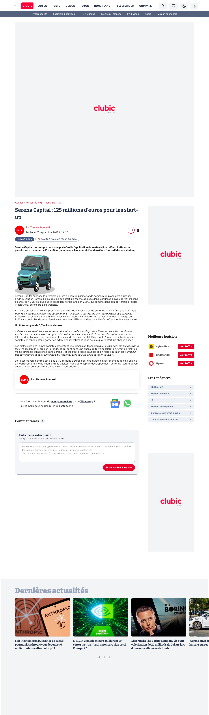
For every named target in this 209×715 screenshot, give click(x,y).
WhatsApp (86, 401)
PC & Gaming (88, 14)
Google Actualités (61, 401)
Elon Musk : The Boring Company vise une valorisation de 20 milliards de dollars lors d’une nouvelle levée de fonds (158, 644)
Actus (42, 6)
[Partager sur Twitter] (201, 699)
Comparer (146, 6)
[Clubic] (27, 6)
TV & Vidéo (133, 14)
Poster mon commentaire (119, 467)
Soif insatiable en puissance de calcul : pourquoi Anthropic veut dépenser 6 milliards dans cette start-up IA (39, 644)
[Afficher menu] (15, 6)
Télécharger (124, 6)
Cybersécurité (39, 14)
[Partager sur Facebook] (201, 689)
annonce (38, 296)
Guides (70, 6)
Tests (56, 6)
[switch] (184, 6)
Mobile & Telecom (111, 14)
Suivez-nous (24, 239)
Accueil (19, 202)
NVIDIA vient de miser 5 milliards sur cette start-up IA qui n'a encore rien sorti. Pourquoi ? (99, 644)
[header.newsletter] (173, 6)
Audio (148, 14)
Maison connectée (167, 14)
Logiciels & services (64, 14)
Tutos (84, 6)
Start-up (57, 202)
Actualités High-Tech (38, 202)
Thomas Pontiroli (40, 227)
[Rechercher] (163, 6)
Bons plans (102, 6)
